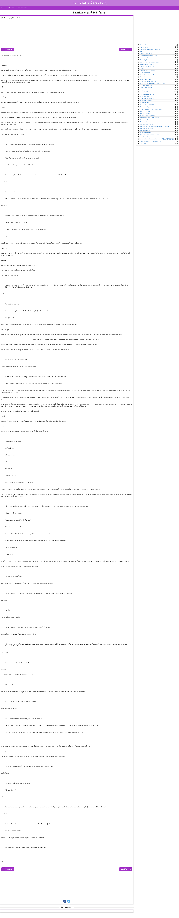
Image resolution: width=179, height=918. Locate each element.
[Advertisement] (57, 32)
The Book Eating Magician (147, 119)
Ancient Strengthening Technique (150, 49)
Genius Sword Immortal (147, 75)
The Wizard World (145, 130)
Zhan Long (143, 143)
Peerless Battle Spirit (146, 100)
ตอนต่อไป (124, 49)
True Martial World (145, 132)
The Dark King (144, 122)
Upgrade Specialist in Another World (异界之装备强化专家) (157, 139)
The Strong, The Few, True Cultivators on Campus (154, 126)
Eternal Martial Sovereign (147, 70)
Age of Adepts (144, 47)
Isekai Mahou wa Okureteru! (148, 81)
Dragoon (142, 68)
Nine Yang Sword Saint (146, 96)
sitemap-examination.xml (89, 916)
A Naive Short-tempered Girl (148, 45)
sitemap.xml (89, 914)
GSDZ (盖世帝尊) (145, 72)
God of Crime (144, 77)
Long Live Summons (145, 90)
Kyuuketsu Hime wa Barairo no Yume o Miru (152, 83)
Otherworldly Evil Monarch (147, 98)
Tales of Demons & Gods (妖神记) (149, 117)
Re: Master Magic (145, 107)
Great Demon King (145, 79)
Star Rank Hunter (145, 113)
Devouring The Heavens (147, 60)
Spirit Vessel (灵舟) (145, 111)
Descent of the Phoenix (147, 57)
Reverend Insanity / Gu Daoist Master (151, 109)
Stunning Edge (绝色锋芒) (147, 115)
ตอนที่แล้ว (9, 49)
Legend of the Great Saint (147, 87)
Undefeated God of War (147, 137)
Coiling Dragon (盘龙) (146, 53)
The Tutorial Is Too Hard (147, 128)
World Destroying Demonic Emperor (150, 141)
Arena (141, 51)
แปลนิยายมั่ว (11, 8)
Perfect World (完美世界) (147, 105)
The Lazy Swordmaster (146, 124)
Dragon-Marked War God (147, 66)
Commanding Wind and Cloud (148, 55)
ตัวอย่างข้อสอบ (22, 8)
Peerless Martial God (146, 102)
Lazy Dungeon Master (146, 85)
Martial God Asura (145, 92)
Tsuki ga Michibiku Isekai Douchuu (150, 134)
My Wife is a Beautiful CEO (148, 94)
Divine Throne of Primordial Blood (149, 62)
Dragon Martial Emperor (147, 64)
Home (3, 8)
